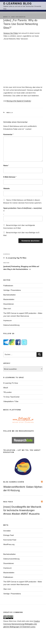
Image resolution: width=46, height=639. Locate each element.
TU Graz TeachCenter (11, 397)
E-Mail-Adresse (9, 177)
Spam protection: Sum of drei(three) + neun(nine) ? (22, 209)
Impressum (7, 320)
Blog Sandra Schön (13, 482)
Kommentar (8, 134)
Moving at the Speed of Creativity (18, 101)
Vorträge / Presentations (12, 290)
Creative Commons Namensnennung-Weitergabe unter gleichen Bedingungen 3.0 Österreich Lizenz (21, 624)
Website (6, 188)
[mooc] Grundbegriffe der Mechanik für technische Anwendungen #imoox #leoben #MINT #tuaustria (22, 510)
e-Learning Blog (17, 3)
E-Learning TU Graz (10, 383)
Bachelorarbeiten (9, 294)
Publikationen (8, 285)
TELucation (7, 392)
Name (6, 165)
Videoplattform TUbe (10, 401)
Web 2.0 (9, 112)
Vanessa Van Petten (10, 33)
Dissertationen (8, 304)
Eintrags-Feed (8, 535)
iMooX (5, 387)
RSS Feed (8, 502)
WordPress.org (8, 544)
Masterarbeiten (8, 299)
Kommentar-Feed (9, 540)
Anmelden (7, 530)
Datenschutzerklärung (11, 325)
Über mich (7, 308)
